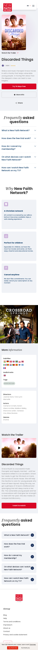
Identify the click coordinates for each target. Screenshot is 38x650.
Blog (5, 615)
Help (5, 618)
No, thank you (25, 648)
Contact (6, 631)
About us (6, 628)
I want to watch (19, 505)
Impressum (7, 625)
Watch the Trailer (9, 53)
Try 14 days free (19, 86)
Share (20, 103)
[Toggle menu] (33, 5)
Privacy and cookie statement (15, 634)
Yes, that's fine (12, 648)
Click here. (33, 644)
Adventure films (9, 383)
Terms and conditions (11, 621)
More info (20, 94)
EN (28, 6)
